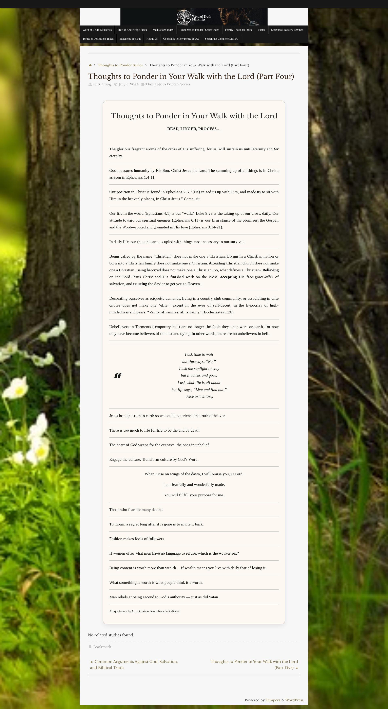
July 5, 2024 (128, 84)
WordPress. (294, 700)
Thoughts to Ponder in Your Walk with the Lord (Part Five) (254, 664)
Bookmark (102, 647)
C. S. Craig (102, 84)
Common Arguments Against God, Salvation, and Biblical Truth (134, 664)
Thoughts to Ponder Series (120, 65)
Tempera (273, 700)
